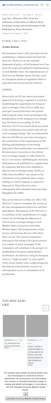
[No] (47, 386)
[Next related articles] (46, 308)
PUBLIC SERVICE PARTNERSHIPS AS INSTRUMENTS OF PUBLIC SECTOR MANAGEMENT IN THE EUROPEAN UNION (35, 355)
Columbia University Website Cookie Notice (25, 398)
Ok (25, 394)
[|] (20, 4)
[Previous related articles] (39, 308)
